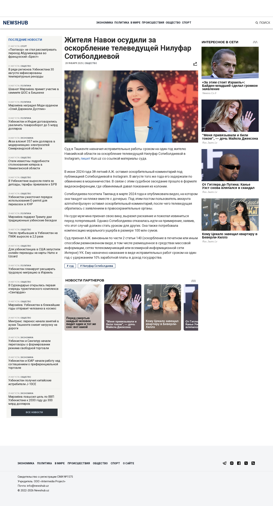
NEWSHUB (15, 23)
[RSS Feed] (253, 463)
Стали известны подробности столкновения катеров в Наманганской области (28, 164)
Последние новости (25, 40)
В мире (135, 22)
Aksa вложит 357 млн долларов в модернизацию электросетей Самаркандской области (31, 145)
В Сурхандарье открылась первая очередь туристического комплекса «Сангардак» (33, 289)
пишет (86, 158)
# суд (70, 265)
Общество (173, 22)
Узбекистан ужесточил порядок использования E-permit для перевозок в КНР (30, 200)
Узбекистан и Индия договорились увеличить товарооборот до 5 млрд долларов (33, 125)
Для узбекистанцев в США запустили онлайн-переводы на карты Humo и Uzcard (34, 253)
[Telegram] (224, 463)
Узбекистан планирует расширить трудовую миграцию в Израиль (31, 270)
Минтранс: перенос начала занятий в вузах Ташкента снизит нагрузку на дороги (33, 324)
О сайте (128, 463)
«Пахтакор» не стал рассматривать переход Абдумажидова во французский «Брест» (32, 53)
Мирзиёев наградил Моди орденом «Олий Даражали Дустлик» (33, 107)
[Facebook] (239, 463)
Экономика (104, 22)
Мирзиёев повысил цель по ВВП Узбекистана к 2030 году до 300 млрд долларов (31, 400)
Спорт (186, 22)
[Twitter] (246, 463)
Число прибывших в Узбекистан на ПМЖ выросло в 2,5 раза (33, 234)
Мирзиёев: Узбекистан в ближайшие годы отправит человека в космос (34, 306)
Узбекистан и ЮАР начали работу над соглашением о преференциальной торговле (34, 364)
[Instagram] (232, 463)
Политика (121, 22)
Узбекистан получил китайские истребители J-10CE (29, 382)
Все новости (34, 412)
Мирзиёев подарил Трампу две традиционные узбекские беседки (32, 218)
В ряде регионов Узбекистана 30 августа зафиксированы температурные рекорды (31, 73)
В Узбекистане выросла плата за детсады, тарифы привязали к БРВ (32, 182)
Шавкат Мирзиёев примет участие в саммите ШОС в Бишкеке (33, 90)
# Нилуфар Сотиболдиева (96, 265)
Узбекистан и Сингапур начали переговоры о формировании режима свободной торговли (29, 344)
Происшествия (153, 22)
